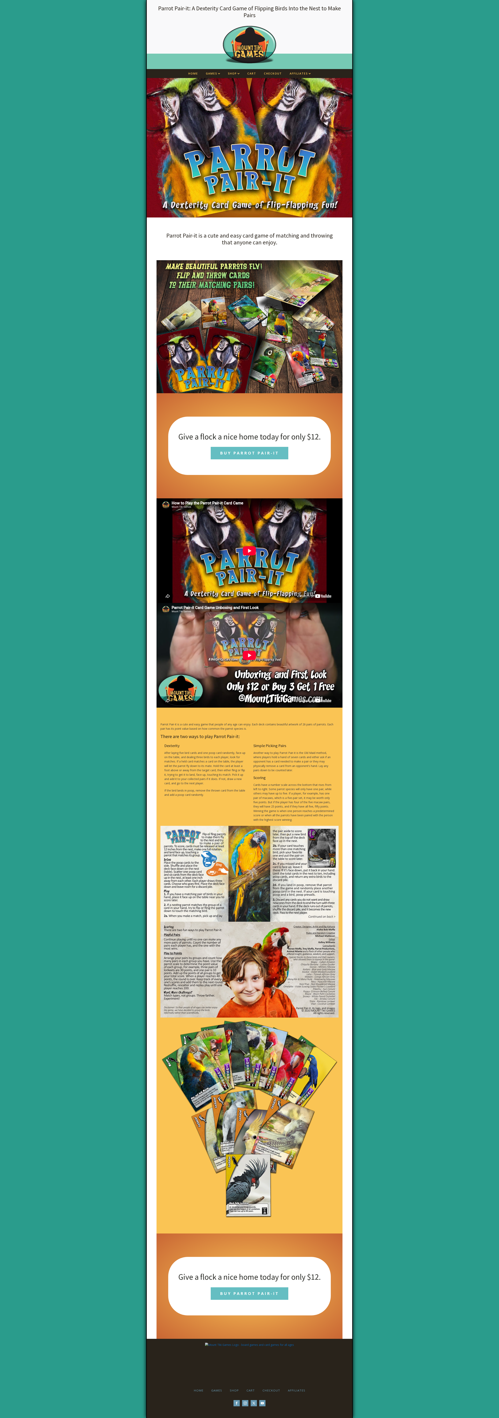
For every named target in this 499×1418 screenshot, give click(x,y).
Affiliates (299, 73)
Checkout (273, 73)
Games (211, 73)
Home (193, 73)
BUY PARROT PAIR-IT (249, 453)
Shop (232, 73)
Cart (251, 73)
